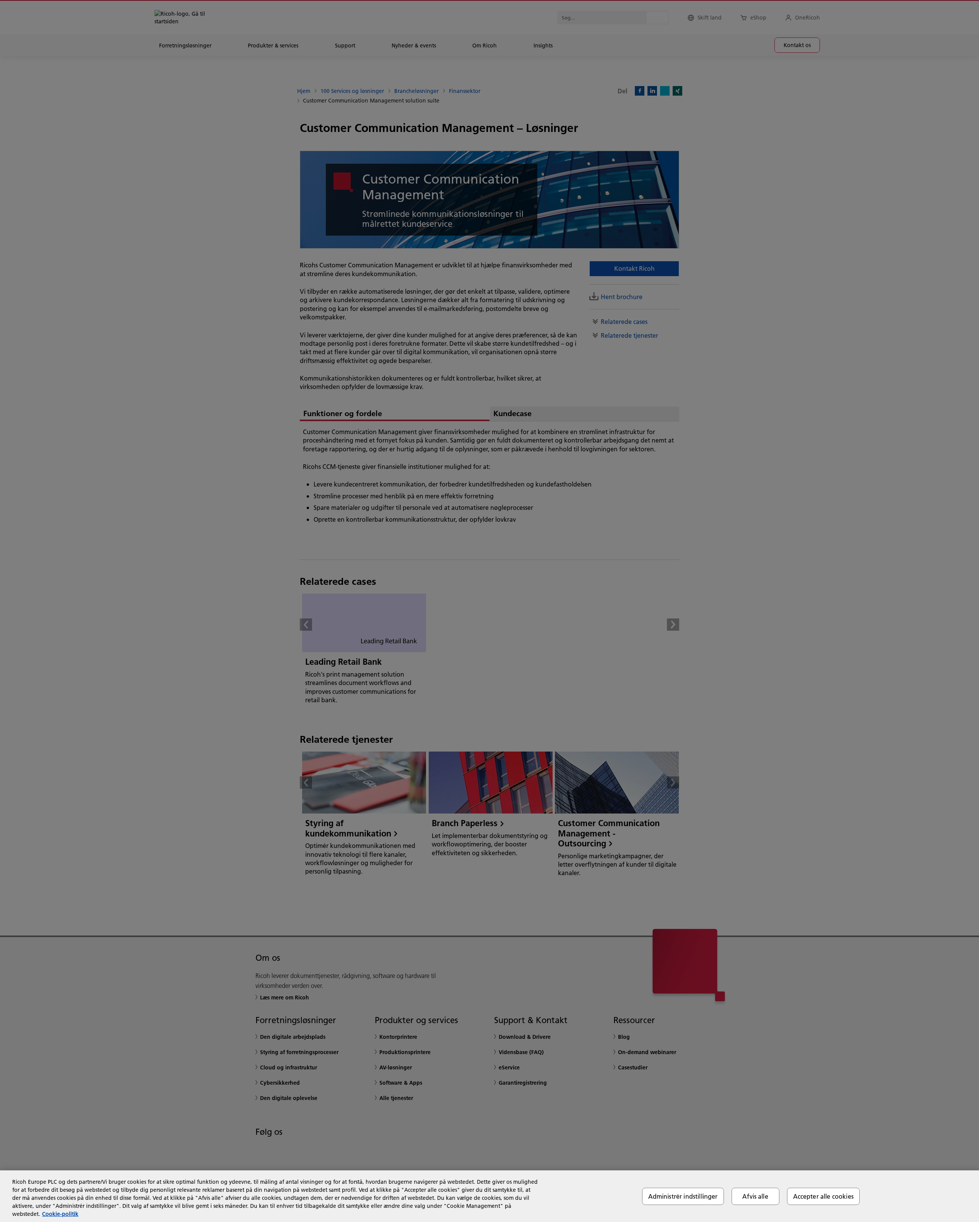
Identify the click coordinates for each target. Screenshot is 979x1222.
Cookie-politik (60, 1214)
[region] (489, 1196)
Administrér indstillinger (683, 1196)
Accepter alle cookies (823, 1196)
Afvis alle (755, 1196)
